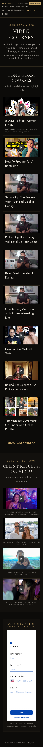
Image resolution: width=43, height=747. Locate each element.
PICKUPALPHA (8, 3)
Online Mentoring (13, 10)
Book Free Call (35, 3)
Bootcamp (8, 6)
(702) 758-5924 (24, 3)
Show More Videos (21, 443)
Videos (31, 10)
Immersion (22, 6)
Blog (5, 14)
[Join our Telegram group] (19, 3)
